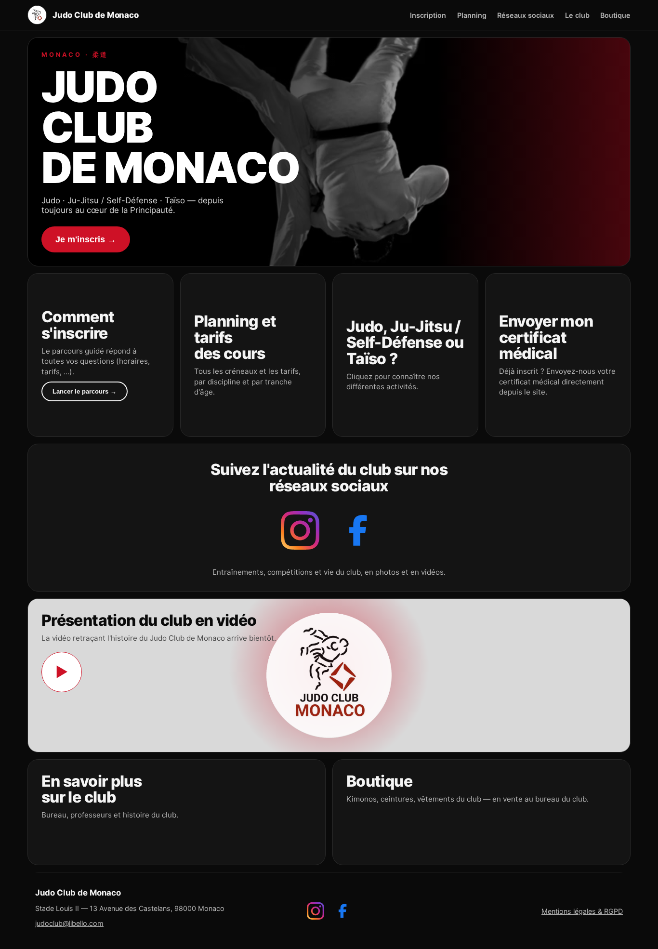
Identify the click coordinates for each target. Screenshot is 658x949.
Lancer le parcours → (85, 391)
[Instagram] (300, 530)
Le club (577, 15)
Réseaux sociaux (525, 15)
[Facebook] (358, 530)
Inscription (428, 15)
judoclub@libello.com (69, 923)
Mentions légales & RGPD (582, 911)
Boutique (615, 15)
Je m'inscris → (85, 239)
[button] (100, 355)
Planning (472, 15)
